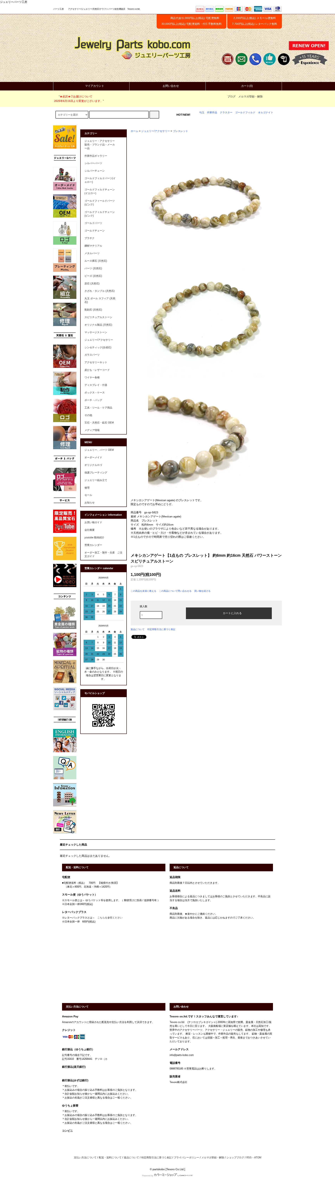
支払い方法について (85, 1157)
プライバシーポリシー (186, 1157)
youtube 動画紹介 (94, 537)
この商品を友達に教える (143, 591)
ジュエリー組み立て (96, 480)
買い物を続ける (202, 591)
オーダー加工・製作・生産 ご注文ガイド (103, 554)
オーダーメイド (93, 457)
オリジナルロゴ (93, 465)
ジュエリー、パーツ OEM (99, 450)
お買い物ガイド (93, 522)
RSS (249, 1157)
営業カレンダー (93, 545)
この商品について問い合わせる (175, 591)
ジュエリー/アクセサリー (155, 131)
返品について (138, 629)
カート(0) (247, 85)
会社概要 (90, 530)
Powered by (147, 1175)
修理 (87, 487)
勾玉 (201, 112)
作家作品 (212, 112)
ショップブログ (235, 1157)
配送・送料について (110, 1157)
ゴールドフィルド (245, 112)
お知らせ (90, 502)
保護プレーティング (96, 472)
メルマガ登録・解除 (250, 96)
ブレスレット (180, 131)
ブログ (231, 96)
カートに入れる (232, 613)
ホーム (134, 131)
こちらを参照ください (110, 917)
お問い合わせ (171, 85)
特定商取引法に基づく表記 (161, 629)
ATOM (257, 1157)
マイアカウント (94, 85)
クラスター (226, 112)
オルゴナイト (265, 112)
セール (88, 495)
